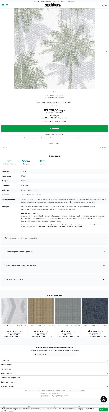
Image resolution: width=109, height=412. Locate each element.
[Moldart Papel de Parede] (53, 5)
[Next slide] (106, 50)
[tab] (53, 91)
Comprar (54, 129)
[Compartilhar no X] (60, 95)
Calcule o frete (54, 143)
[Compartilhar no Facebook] (56, 95)
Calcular (102, 148)
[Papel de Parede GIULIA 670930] (68, 318)
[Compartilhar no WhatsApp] (58, 95)
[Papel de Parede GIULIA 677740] (14, 318)
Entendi (103, 410)
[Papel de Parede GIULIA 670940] (41, 318)
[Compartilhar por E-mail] (62, 95)
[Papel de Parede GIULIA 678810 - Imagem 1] (54, 48)
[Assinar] (74, 354)
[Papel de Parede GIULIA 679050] (95, 318)
